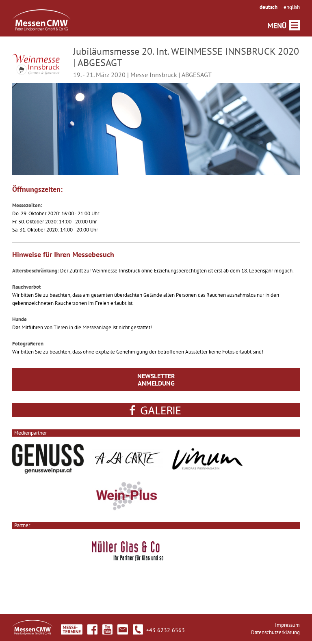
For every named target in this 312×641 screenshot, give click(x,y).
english (292, 7)
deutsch (268, 7)
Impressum (287, 625)
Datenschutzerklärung (275, 632)
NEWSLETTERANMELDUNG (156, 379)
